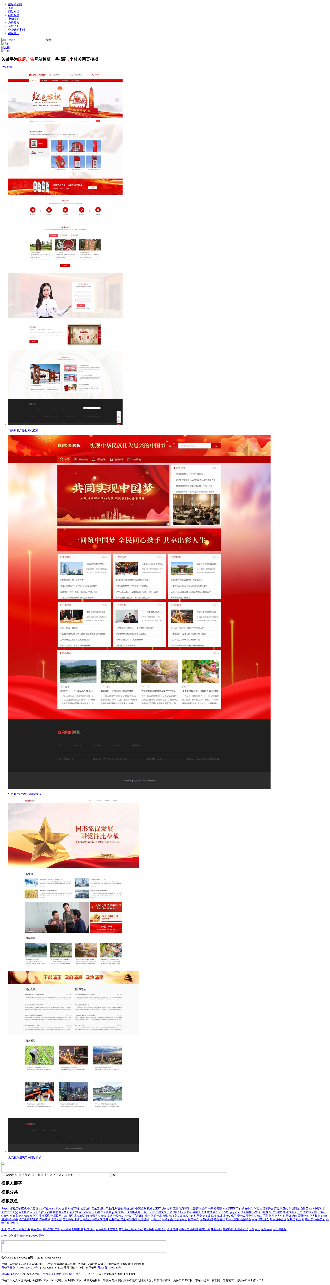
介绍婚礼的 (174, 1212)
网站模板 (13, 11)
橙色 (10, 1235)
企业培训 (172, 1229)
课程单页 (79, 1215)
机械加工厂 (154, 1208)
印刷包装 (77, 1229)
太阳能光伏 (241, 1229)
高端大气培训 (99, 1219)
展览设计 (89, 1229)
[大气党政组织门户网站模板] (168, 976)
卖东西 (95, 1208)
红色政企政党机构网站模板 (24, 794)
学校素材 (118, 1215)
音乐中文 (181, 1219)
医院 (251, 1229)
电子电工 (13, 1229)
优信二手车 (261, 1215)
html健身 (187, 1212)
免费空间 (13, 26)
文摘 (64, 1208)
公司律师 (207, 1208)
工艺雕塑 (112, 1229)
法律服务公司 (294, 1212)
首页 (11, 8)
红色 (4, 1235)
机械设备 (24, 1229)
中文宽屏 (32, 1208)
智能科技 (228, 1229)
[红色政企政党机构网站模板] (168, 612)
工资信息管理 (181, 1208)
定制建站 (13, 18)
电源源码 (140, 1208)
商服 (254, 1219)
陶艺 (256, 1208)
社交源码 (143, 1219)
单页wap (188, 1215)
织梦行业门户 (108, 1208)
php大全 (235, 1212)
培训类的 (291, 1215)
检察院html (220, 1208)
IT (120, 1229)
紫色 (35, 1235)
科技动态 (129, 1208)
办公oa (5, 1208)
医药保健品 (280, 1229)
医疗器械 (266, 1229)
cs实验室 (18, 1215)
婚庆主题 (24, 1219)
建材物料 (216, 1229)
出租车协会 (266, 1208)
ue (322, 1215)
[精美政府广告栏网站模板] (168, 249)
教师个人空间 (277, 1215)
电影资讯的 (164, 1215)
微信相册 (56, 1219)
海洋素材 (216, 1215)
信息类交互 (31, 1215)
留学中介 (193, 1219)
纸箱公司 (72, 1212)
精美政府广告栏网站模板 (23, 430)
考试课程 (149, 1229)
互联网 (132, 1229)
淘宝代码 (150, 1215)
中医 (257, 1229)
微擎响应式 (59, 1212)
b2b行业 (44, 1208)
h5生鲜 (34, 1219)
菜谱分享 (303, 1215)
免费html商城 (260, 1212)
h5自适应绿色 (103, 1212)
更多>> (14, 1223)
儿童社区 (67, 1215)
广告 (57, 1229)
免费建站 (13, 22)
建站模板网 (15, 4)
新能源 (194, 1229)
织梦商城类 (105, 1215)
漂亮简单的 (234, 1208)
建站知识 (13, 33)
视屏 (298, 1219)
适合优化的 (229, 1215)
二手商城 (44, 1219)
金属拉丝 (55, 1215)
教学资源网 (199, 1212)
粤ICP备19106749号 (109, 1267)
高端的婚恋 (169, 1219)
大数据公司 (310, 1212)
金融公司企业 (245, 1215)
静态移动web (86, 1212)
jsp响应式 (155, 1219)
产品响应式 (281, 1208)
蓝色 (29, 1235)
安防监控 (48, 1229)
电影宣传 (219, 1219)
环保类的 (319, 1219)
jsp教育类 (308, 1219)
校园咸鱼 (245, 1219)
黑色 (41, 1235)
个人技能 (314, 1215)
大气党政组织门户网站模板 (24, 1157)
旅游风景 (212, 1212)
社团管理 (195, 1208)
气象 (123, 1219)
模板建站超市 (64, 1273)
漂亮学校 (246, 1212)
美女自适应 (25, 1212)
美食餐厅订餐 (71, 1219)
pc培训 (322, 1212)
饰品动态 (85, 1208)
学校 (140, 1229)
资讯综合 (263, 1219)
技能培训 (160, 1229)
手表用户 (139, 1215)
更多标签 (6, 67)
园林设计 (101, 1229)
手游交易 (160, 1212)
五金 (4, 1229)
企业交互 (114, 1219)
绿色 (22, 1235)
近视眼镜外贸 (9, 1212)
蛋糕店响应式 (18, 1208)
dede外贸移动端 (42, 1212)
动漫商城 (73, 1208)
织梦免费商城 (202, 1215)
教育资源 (176, 1215)
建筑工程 (204, 1229)
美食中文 (247, 1208)
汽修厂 (129, 1215)
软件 (125, 1229)
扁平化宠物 (233, 1219)
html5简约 (55, 1208)
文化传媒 (66, 1229)
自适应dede (307, 1208)
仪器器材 (36, 1229)
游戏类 (291, 1219)
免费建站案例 (16, 29)
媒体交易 (166, 1208)
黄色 (16, 1235)
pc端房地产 (119, 1212)
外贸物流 (132, 1219)
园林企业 (85, 1219)
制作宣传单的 (277, 1212)
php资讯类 (91, 1215)
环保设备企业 (278, 1219)
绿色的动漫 (206, 1219)
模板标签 (13, 15)
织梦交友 (6, 1215)
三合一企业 (148, 1212)
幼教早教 (184, 1229)
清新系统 (44, 1215)
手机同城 (294, 1208)
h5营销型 (224, 1212)
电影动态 (319, 1208)
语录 (120, 1208)
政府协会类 (133, 1212)
